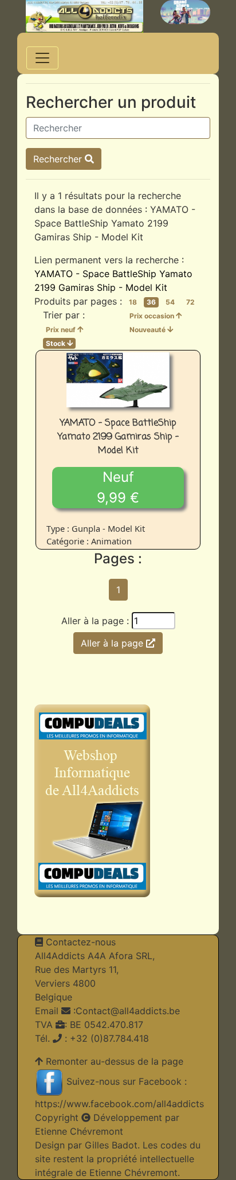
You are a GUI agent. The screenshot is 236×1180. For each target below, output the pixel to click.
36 (151, 302)
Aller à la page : (95, 620)
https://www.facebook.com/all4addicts (119, 1103)
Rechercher (59, 159)
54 (170, 302)
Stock (56, 343)
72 (190, 302)
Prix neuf (61, 329)
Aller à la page (113, 643)
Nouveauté (148, 329)
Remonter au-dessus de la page (114, 1061)
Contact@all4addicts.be (128, 1011)
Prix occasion (152, 315)
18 (133, 302)
